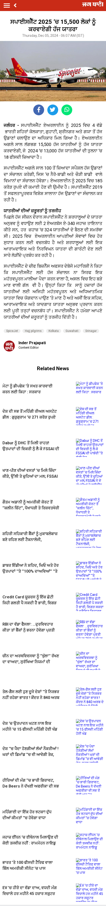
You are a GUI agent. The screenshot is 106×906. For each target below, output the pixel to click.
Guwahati (72, 331)
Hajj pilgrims (33, 331)
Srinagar (91, 331)
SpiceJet (12, 331)
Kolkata (54, 331)
